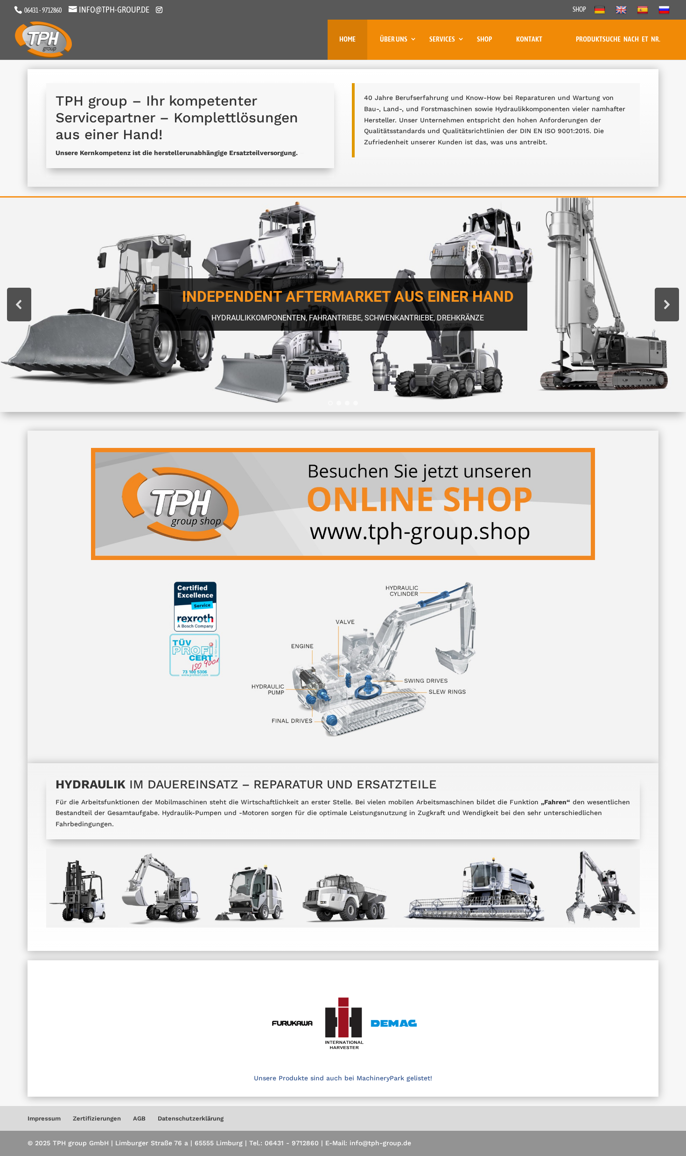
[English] (622, 12)
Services (442, 39)
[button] (343, 305)
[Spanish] (644, 12)
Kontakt (529, 39)
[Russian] (665, 12)
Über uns (393, 39)
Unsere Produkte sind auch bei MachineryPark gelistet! (343, 1078)
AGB (139, 1118)
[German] (601, 12)
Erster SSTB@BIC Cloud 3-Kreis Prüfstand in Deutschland (347, 296)
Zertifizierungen (97, 1118)
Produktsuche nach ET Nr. (618, 39)
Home (347, 39)
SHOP (579, 9)
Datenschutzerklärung (191, 1118)
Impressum (44, 1118)
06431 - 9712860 (42, 10)
